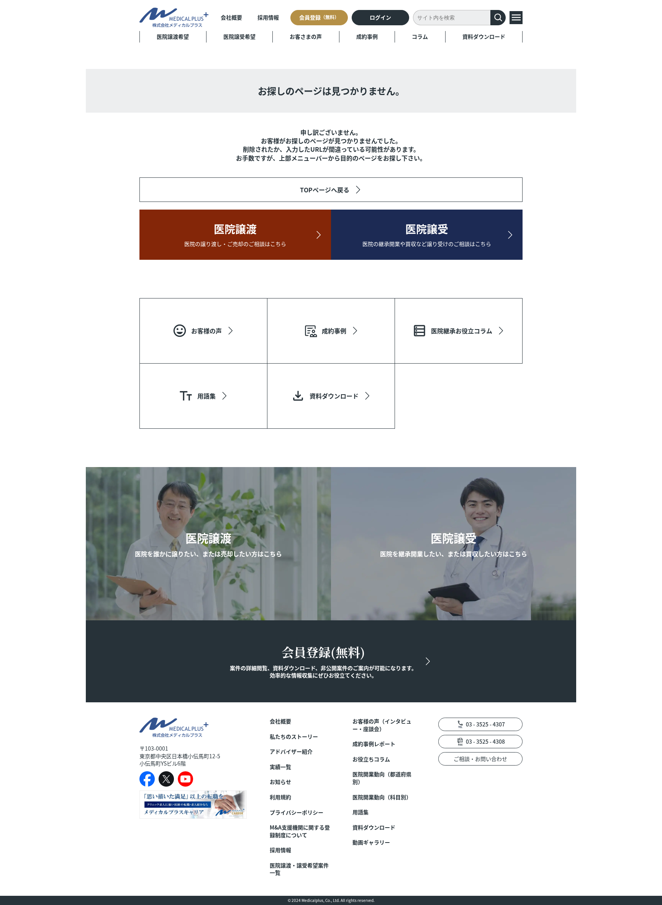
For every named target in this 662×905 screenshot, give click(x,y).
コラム (420, 36)
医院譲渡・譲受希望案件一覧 (299, 869)
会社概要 (231, 17)
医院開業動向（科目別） (381, 797)
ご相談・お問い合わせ (480, 758)
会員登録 (319, 17)
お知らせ (280, 781)
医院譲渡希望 (173, 36)
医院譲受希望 (239, 36)
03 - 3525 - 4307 (485, 724)
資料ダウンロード (483, 36)
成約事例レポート (373, 744)
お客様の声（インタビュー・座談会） (381, 725)
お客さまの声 (306, 36)
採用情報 (268, 17)
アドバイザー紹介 (291, 751)
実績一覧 (280, 767)
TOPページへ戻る (324, 189)
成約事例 (367, 36)
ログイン (380, 17)
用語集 (360, 812)
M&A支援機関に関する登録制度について (300, 831)
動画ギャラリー (371, 842)
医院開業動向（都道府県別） (381, 778)
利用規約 (280, 797)
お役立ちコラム (371, 759)
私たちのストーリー (294, 736)
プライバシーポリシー (296, 812)
